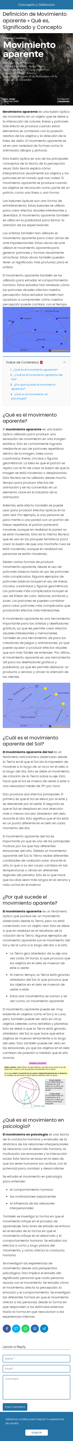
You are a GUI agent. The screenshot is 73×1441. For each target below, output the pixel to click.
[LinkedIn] (35, 1329)
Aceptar (36, 1432)
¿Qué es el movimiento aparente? (35, 370)
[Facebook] (7, 1329)
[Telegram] (44, 1329)
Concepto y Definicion (36, 4)
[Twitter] (16, 1329)
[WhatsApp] (25, 1329)
